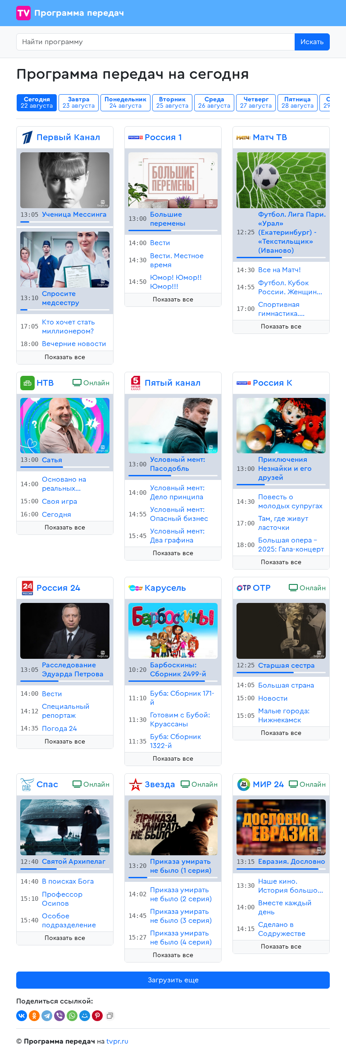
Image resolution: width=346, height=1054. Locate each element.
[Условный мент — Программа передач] (173, 425)
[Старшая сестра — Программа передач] (281, 630)
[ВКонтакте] (21, 1015)
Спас (47, 784)
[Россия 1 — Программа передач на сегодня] (135, 137)
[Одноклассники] (34, 1015)
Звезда (160, 784)
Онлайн (95, 383)
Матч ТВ (270, 137)
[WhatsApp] (72, 1015)
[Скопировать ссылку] (110, 1015)
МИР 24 (268, 784)
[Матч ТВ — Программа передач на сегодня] (244, 137)
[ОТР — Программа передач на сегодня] (244, 588)
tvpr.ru (117, 1041)
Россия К (272, 383)
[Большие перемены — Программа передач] (173, 179)
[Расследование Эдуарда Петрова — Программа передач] (64, 630)
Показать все (65, 357)
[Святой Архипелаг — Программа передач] (64, 826)
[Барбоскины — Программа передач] (173, 630)
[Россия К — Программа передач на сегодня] (244, 383)
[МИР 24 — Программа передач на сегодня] (244, 784)
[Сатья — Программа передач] (64, 425)
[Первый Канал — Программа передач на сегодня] (27, 137)
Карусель (165, 588)
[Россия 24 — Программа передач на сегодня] (27, 588)
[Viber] (59, 1015)
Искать (312, 42)
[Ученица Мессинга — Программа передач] (64, 179)
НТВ (45, 383)
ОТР (262, 588)
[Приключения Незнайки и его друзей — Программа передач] (281, 425)
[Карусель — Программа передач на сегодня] (135, 588)
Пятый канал (172, 383)
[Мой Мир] (84, 1015)
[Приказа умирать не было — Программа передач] (173, 826)
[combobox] (155, 41)
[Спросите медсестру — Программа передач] (64, 259)
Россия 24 (58, 588)
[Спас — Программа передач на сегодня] (27, 784)
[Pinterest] (97, 1015)
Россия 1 (163, 137)
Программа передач (79, 13)
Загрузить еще (173, 980)
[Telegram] (46, 1015)
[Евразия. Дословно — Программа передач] (281, 826)
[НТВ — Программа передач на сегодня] (27, 383)
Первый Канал (68, 137)
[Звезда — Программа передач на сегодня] (135, 784)
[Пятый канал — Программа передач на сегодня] (135, 383)
